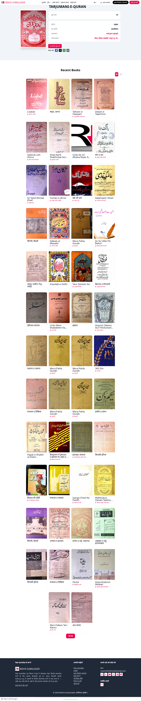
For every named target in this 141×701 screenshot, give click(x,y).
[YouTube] (110, 674)
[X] (106, 674)
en (102, 684)
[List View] (120, 74)
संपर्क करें (73, 2)
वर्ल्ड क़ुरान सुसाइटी (112, 33)
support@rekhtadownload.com (113, 671)
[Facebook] (102, 674)
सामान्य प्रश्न (65, 2)
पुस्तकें (44, 2)
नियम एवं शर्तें (77, 681)
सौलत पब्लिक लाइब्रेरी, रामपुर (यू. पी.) (106, 38)
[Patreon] (121, 674)
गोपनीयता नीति (78, 678)
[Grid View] (116, 74)
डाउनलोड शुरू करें (55, 46)
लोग (48, 2)
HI (94, 2)
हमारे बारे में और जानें (21, 685)
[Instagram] (113, 674)
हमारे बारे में (55, 2)
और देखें (70, 636)
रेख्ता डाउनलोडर (79, 668)
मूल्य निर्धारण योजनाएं (80, 673)
